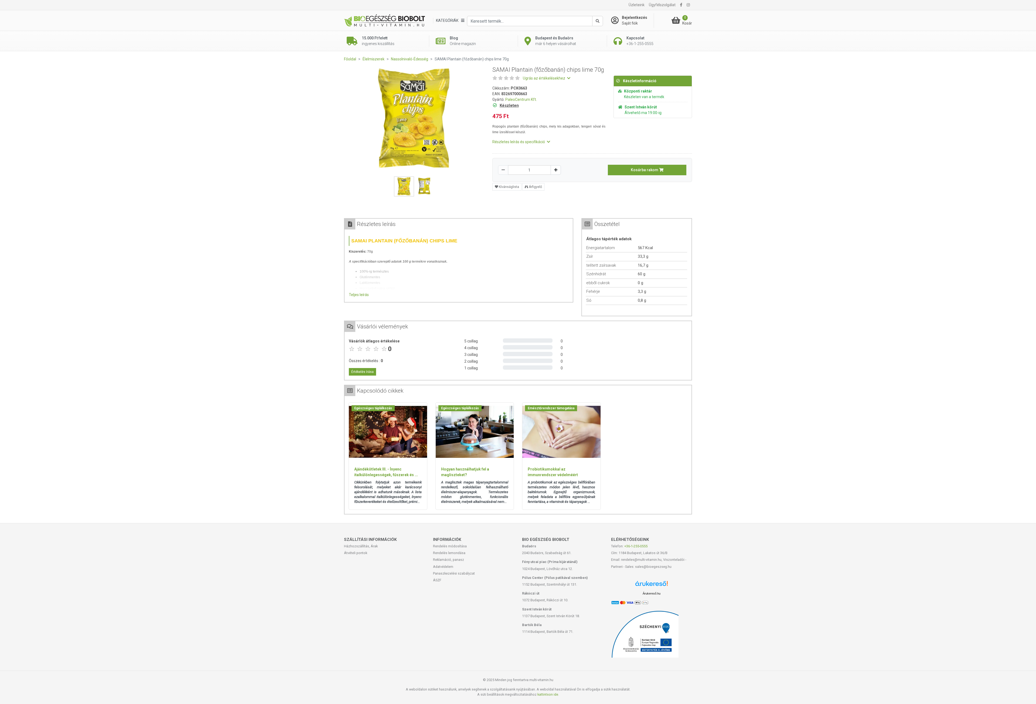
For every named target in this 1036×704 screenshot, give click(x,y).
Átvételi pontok (355, 553)
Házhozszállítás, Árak (361, 546)
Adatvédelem (443, 567)
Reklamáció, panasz (448, 560)
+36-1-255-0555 (636, 546)
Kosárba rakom (645, 170)
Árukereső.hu (651, 593)
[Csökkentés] (503, 170)
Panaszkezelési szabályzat (454, 573)
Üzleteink (637, 5)
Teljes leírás (359, 295)
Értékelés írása (362, 372)
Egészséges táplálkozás (373, 408)
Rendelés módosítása (450, 546)
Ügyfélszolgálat (662, 5)
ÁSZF (437, 580)
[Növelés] (556, 170)
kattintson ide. (548, 694)
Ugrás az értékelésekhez (544, 78)
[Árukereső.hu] (651, 585)
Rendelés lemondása (449, 553)
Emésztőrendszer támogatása (551, 408)
